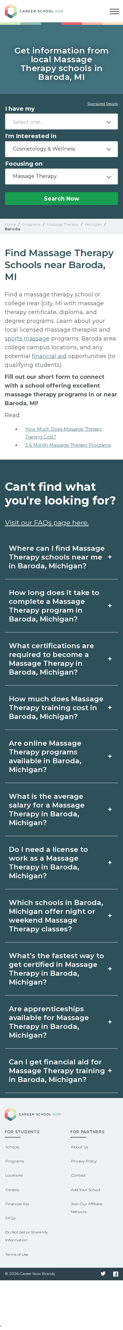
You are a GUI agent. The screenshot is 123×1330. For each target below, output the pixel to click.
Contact (78, 1175)
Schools (12, 1147)
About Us (79, 1147)
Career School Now (39, 11)
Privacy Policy (84, 1161)
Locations (14, 1175)
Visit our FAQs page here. (47, 523)
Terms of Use (16, 1254)
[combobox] (61, 121)
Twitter (103, 1274)
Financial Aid (17, 1203)
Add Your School (85, 1189)
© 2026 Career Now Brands (30, 1273)
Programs (14, 1161)
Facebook (115, 1274)
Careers (12, 1189)
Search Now (61, 198)
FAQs (10, 1218)
